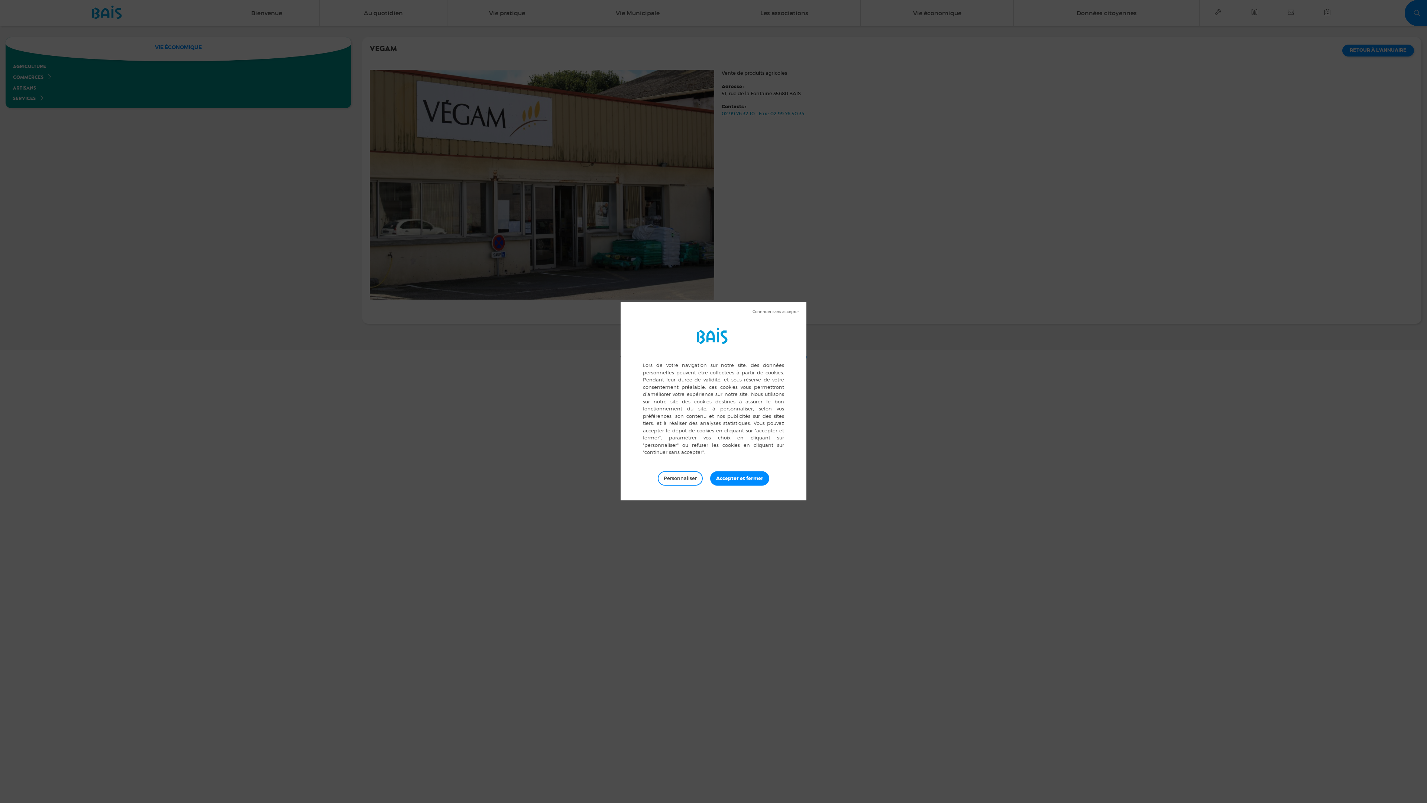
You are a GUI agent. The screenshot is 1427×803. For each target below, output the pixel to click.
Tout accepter (739, 478)
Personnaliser (680, 478)
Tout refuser (776, 312)
